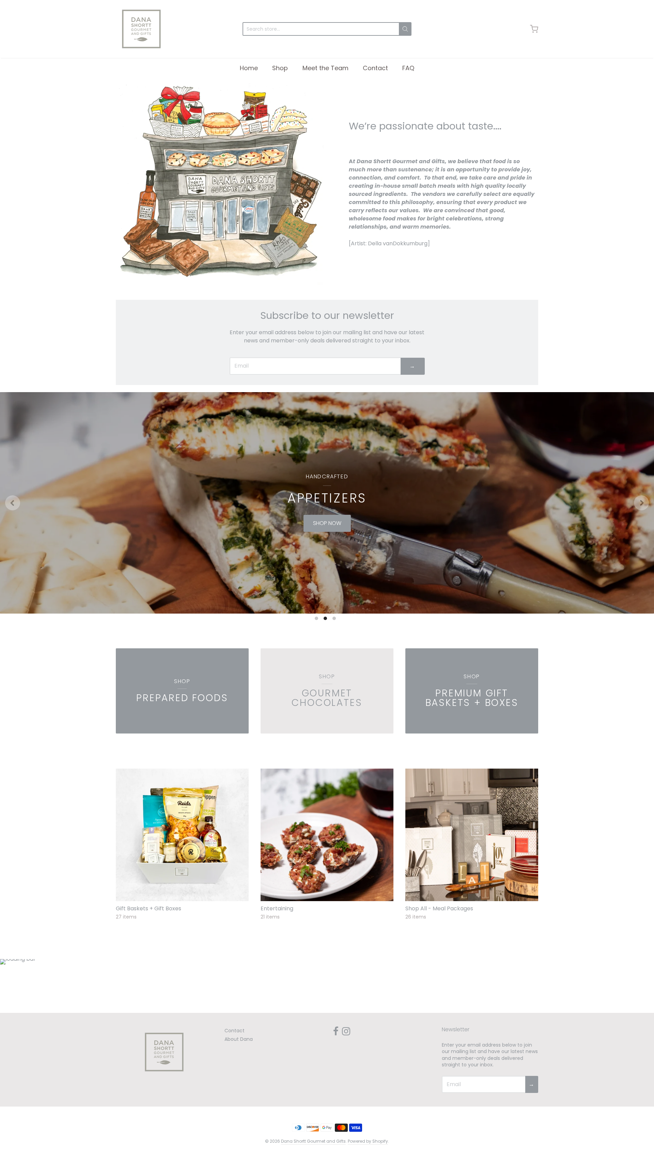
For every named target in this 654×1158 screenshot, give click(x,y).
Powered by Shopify (368, 1141)
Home (249, 68)
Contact (375, 68)
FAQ (408, 68)
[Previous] (12, 502)
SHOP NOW (334, 523)
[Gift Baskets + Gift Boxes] (182, 835)
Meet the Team (325, 68)
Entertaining (277, 908)
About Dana (238, 1039)
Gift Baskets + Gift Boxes (148, 908)
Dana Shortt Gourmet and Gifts (313, 1141)
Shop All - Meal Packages (439, 908)
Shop (280, 68)
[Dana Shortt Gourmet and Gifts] (141, 29)
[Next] (641, 502)
